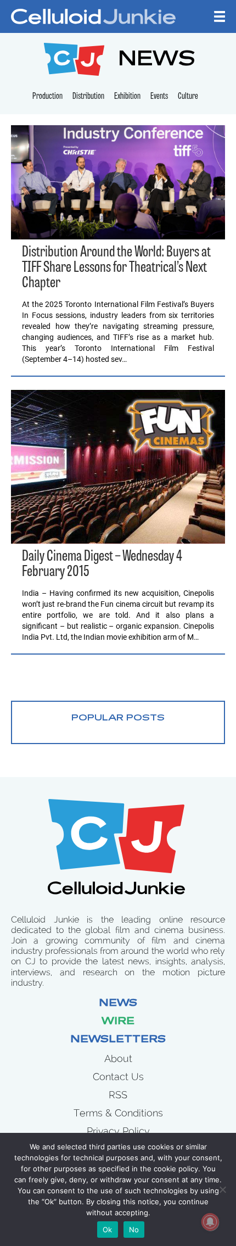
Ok (108, 1229)
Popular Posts (118, 718)
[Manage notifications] (210, 1222)
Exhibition (127, 97)
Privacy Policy (118, 1131)
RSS (118, 1094)
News (118, 1003)
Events (159, 97)
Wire (118, 1021)
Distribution (88, 97)
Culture (188, 97)
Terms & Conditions (118, 1113)
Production (47, 97)
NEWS (156, 60)
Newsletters (118, 1040)
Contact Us (118, 1076)
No (134, 1229)
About (118, 1058)
